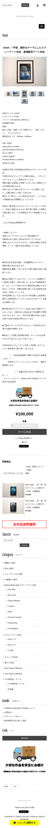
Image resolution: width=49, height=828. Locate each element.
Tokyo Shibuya (14, 601)
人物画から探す (11, 579)
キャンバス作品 (11, 657)
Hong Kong (12, 623)
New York (12, 595)
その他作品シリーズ (16, 684)
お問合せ (8, 712)
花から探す (9, 568)
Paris (10, 612)
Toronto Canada (14, 617)
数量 (24, 421)
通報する (24, 442)
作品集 (10, 689)
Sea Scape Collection (13, 668)
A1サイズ (12, 645)
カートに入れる (24, 432)
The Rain (12, 589)
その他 (10, 650)
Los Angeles (13, 628)
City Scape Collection (13, 674)
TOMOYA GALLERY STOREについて (19, 708)
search (25, 5)
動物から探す (10, 563)
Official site (24, 738)
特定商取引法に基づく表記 (15, 721)
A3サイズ (12, 639)
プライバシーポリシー (13, 716)
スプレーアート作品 (13, 635)
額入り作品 (9, 663)
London (11, 606)
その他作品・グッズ (13, 679)
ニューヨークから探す (14, 574)
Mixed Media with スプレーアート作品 (20, 585)
